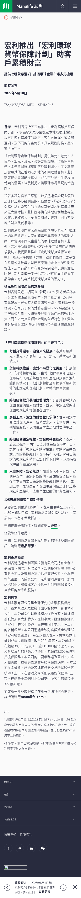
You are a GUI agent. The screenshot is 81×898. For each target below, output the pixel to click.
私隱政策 (26, 834)
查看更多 (44, 891)
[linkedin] (32, 850)
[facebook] (9, 850)
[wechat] (44, 850)
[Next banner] (63, 887)
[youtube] (21, 850)
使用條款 (10, 834)
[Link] (6, 6)
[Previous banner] (7, 887)
